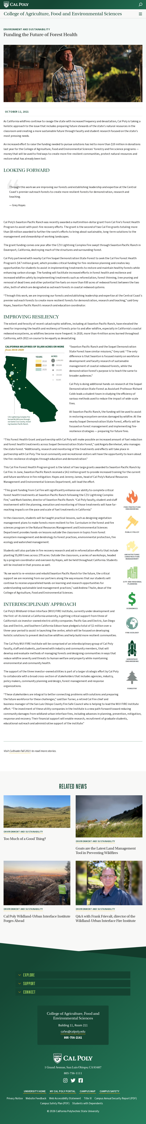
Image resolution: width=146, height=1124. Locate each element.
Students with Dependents (87, 1103)
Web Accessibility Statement (65, 1098)
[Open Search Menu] (140, 4)
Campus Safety (109, 1091)
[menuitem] (65, 1080)
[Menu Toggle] (140, 14)
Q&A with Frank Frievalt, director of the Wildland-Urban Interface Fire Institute (106, 918)
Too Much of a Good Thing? (25, 839)
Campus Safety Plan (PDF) (54, 1103)
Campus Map (87, 1091)
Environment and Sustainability (23, 831)
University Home (35, 1091)
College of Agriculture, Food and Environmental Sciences (63, 13)
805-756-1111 (73, 1073)
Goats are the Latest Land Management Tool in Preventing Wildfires (106, 850)
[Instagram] (65, 1080)
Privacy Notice (15, 1098)
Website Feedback (36, 1098)
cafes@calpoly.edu (73, 1031)
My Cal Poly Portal (62, 1091)
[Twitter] (73, 1080)
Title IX (88, 1098)
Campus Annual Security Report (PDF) (116, 1098)
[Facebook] (80, 1080)
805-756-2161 (73, 1037)
